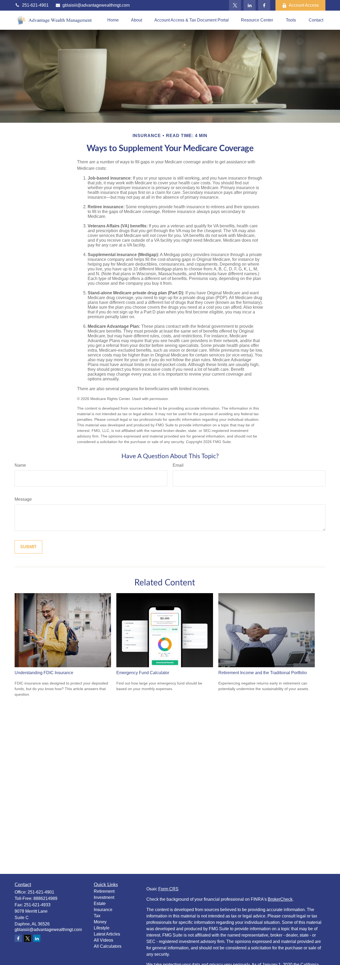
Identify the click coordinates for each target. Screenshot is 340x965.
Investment (104, 897)
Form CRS (168, 889)
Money (100, 922)
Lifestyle (101, 928)
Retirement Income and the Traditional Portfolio (262, 672)
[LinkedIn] (250, 5)
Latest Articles (107, 934)
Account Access (304, 5)
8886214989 (45, 898)
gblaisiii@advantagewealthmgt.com (96, 5)
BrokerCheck (280, 899)
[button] (113, 20)
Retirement (104, 891)
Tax (97, 915)
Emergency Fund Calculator (142, 672)
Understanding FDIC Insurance (44, 672)
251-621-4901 (35, 5)
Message (23, 499)
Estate (100, 903)
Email (178, 465)
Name (20, 465)
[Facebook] (264, 5)
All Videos (103, 940)
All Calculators (107, 946)
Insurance (103, 909)
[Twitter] (235, 5)
